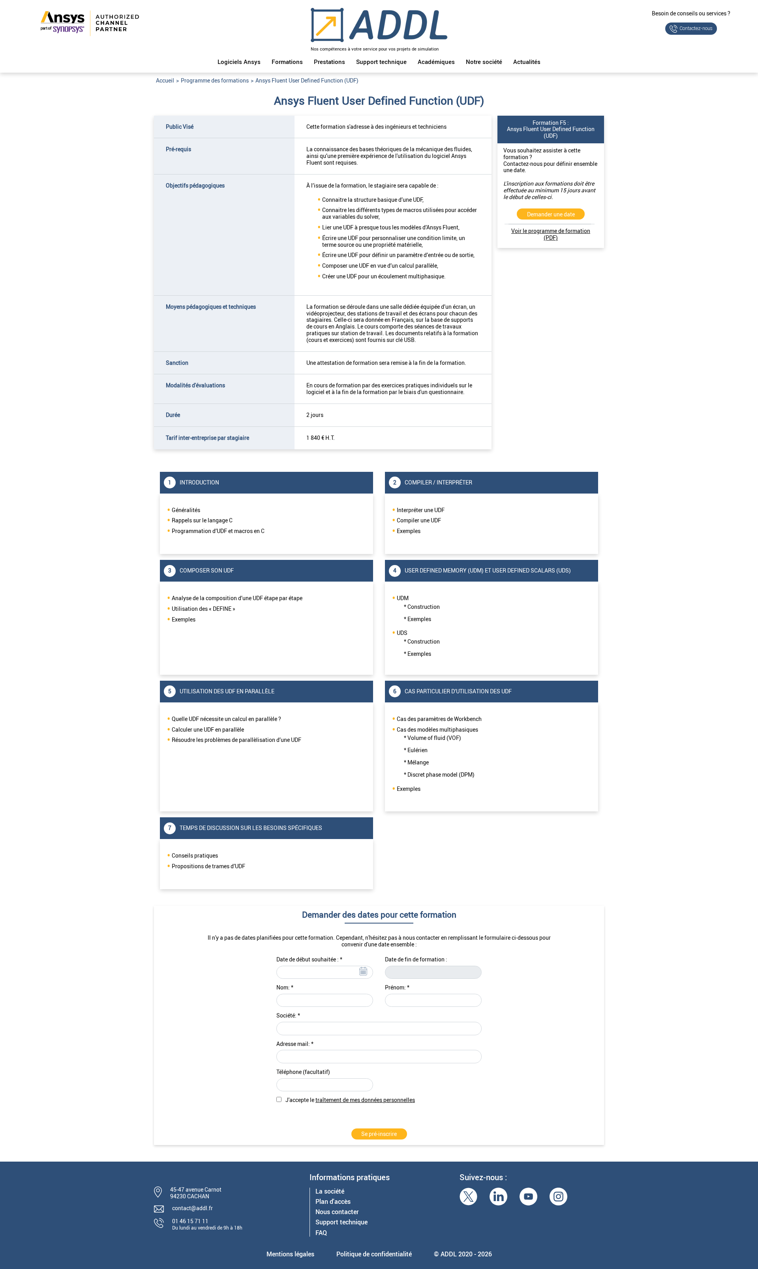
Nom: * (284, 987)
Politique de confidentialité (374, 1254)
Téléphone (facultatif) (303, 1072)
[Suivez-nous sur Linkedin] (498, 1196)
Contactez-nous (696, 28)
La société (329, 1191)
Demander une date (551, 214)
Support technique (381, 62)
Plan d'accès (333, 1201)
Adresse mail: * (294, 1044)
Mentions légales (290, 1254)
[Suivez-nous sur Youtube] (528, 1196)
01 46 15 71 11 (190, 1221)
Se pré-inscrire (379, 1134)
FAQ (321, 1233)
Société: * (288, 1015)
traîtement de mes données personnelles (365, 1100)
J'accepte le (350, 1100)
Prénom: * (397, 987)
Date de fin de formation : (416, 959)
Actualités (526, 62)
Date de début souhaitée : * (309, 959)
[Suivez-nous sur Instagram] (558, 1196)
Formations (287, 62)
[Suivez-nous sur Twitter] (468, 1196)
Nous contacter (337, 1212)
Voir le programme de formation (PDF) (550, 234)
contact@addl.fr (192, 1208)
